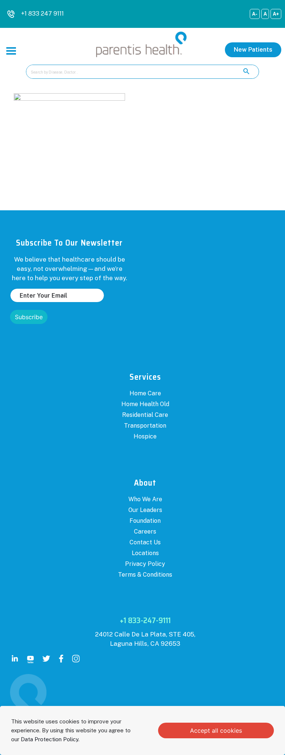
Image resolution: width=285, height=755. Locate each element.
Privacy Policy (145, 563)
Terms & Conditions (145, 574)
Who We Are (145, 499)
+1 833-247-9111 (145, 620)
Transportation (145, 425)
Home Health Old (145, 404)
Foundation (145, 520)
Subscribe (29, 317)
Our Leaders (145, 509)
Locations (145, 553)
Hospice (145, 436)
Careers (145, 531)
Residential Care (145, 414)
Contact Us (145, 542)
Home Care (145, 393)
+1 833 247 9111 (42, 13)
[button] (253, 49)
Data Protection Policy (49, 739)
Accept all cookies (216, 730)
